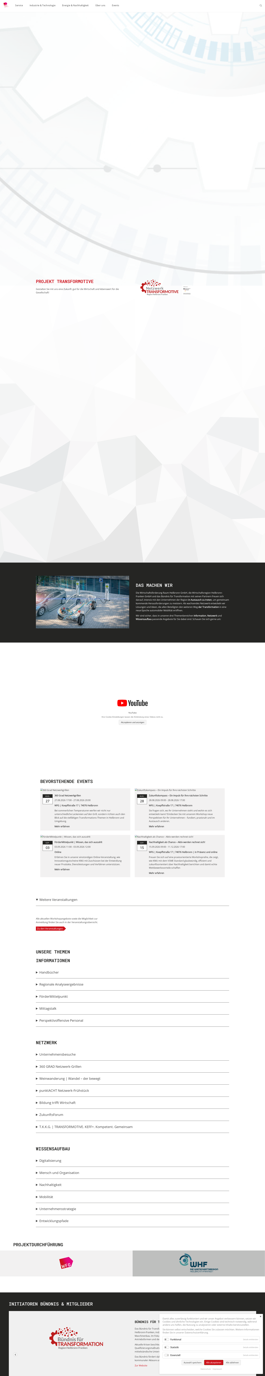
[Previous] (15, 1355)
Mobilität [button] (46, 1197)
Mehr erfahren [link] (62, 826)
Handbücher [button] (49, 972)
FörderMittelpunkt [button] (53, 996)
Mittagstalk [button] (47, 1008)
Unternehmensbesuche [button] (57, 1054)
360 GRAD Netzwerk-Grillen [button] (60, 1066)
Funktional (175, 1339)
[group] (132, 915)
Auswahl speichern (193, 1362)
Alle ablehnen (232, 1362)
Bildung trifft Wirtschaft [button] (57, 1102)
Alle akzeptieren (213, 1362)
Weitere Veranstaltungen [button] (58, 899)
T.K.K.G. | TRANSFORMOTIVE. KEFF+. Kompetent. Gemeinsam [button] (86, 1126)
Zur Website (141, 1365)
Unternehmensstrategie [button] (57, 1208)
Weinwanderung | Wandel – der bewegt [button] (70, 1078)
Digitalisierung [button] (50, 1160)
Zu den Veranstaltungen (50, 928)
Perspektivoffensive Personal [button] (61, 1020)
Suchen (261, 5)
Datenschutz (206, 1369)
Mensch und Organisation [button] (59, 1172)
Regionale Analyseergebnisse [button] (61, 984)
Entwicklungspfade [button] (53, 1220)
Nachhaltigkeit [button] (50, 1184)
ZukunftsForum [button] (51, 1114)
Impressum (217, 1369)
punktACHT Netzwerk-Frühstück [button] (64, 1090)
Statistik (174, 1347)
